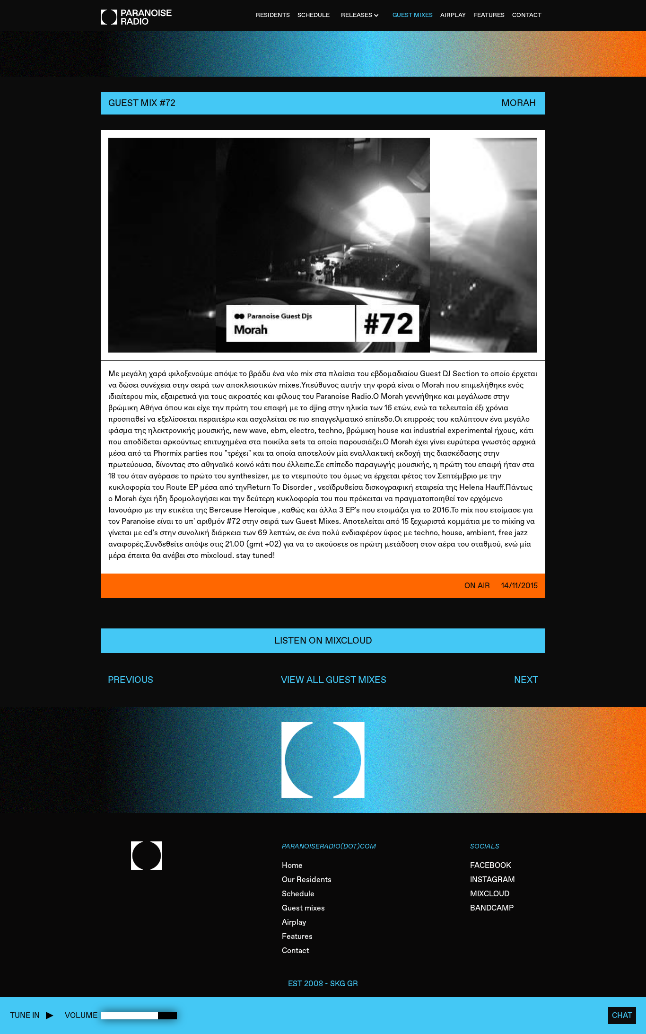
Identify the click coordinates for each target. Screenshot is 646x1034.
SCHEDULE (313, 14)
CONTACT (526, 14)
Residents (273, 14)
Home (292, 865)
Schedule (298, 893)
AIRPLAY (453, 14)
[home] (136, 12)
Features (297, 936)
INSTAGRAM (492, 879)
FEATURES (489, 14)
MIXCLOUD (489, 893)
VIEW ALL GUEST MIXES (333, 679)
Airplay (294, 922)
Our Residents (307, 879)
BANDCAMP (492, 907)
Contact (295, 950)
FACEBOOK (490, 865)
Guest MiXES (413, 14)
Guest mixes (303, 907)
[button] (361, 15)
